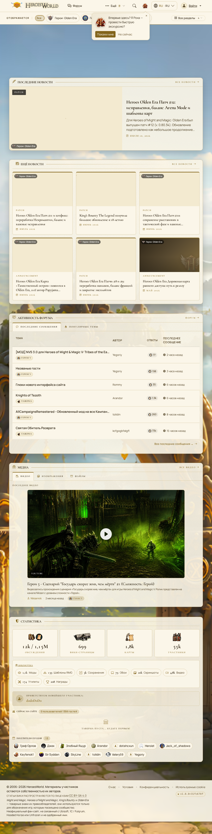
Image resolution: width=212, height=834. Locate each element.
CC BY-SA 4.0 (78, 796)
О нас (112, 787)
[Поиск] (134, 5)
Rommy (117, 384)
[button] (191, 5)
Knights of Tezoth (28, 395)
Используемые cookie (190, 787)
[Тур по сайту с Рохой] (145, 5)
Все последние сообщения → (173, 444)
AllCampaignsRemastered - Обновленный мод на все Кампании (63, 411)
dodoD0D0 (34, 700)
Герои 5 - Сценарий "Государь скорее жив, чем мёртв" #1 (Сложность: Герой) (90, 583)
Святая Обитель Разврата (35, 428)
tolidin (116, 414)
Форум (190, 318)
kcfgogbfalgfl (121, 431)
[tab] (36, 327)
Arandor (118, 398)
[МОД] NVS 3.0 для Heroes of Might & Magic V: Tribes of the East (63, 352)
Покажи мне (105, 34)
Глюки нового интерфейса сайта (40, 385)
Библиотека (25, 665)
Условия (127, 787)
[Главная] (34, 6)
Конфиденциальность (154, 787)
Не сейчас (125, 34)
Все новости (185, 82)
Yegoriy (117, 355)
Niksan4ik (36, 598)
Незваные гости (28, 368)
